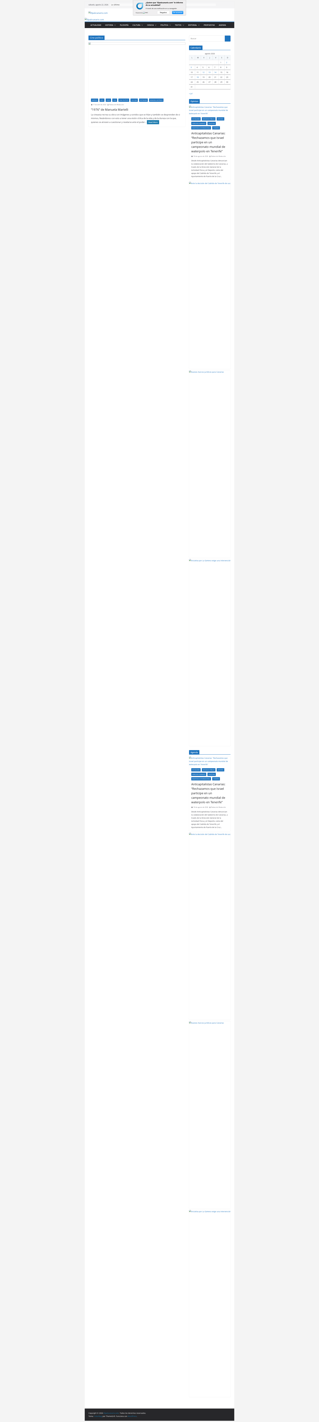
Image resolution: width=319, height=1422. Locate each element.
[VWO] (145, 13)
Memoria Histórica (156, 100)
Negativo (163, 12)
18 (198, 77)
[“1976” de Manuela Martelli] (136, 69)
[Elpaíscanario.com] (94, 19)
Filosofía (124, 25)
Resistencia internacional (201, 128)
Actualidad (95, 25)
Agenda (222, 25)
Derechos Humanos (198, 123)
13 (209, 72)
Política (164, 25)
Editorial (192, 25)
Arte (101, 100)
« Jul (191, 93)
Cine (114, 100)
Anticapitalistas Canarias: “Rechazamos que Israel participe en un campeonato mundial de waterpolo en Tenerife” (208, 142)
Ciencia (150, 25)
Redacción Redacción (116, 105)
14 (215, 72)
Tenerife (216, 128)
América (94, 100)
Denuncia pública (208, 119)
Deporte (220, 119)
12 (203, 72)
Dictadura (143, 100)
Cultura (136, 25)
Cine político (123, 100)
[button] (114, 25)
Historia (109, 25)
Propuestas (209, 25)
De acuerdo (177, 12)
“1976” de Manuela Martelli (109, 109)
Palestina (211, 123)
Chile (108, 100)
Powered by (139, 13)
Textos (178, 25)
